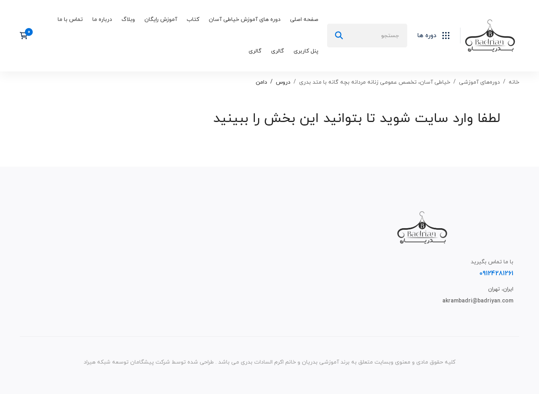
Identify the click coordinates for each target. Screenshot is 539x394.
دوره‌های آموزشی (479, 82)
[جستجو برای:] (367, 35)
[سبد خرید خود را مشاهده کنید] (26, 35)
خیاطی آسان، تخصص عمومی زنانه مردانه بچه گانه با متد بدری (374, 82)
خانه (514, 82)
